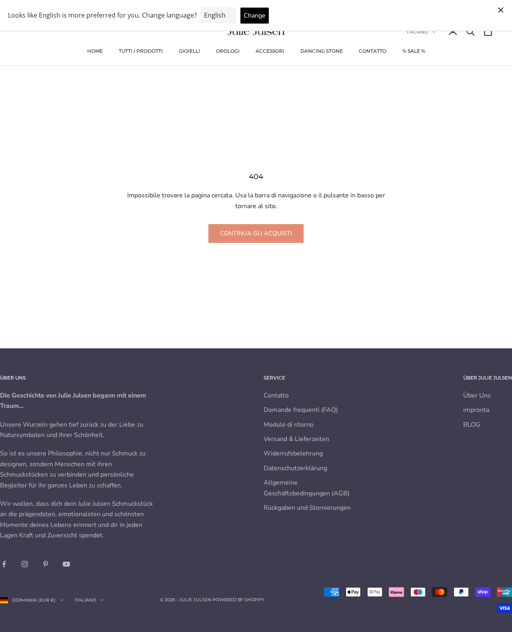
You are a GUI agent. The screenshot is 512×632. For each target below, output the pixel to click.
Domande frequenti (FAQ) (301, 409)
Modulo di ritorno (289, 424)
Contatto (372, 51)
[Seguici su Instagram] (25, 564)
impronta (476, 409)
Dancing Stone (321, 51)
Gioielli (189, 51)
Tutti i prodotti (141, 51)
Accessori (270, 51)
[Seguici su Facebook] (4, 564)
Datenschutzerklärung (295, 468)
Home (95, 51)
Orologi (228, 51)
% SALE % (413, 51)
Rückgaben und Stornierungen (307, 507)
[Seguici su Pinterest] (46, 564)
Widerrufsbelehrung (293, 453)
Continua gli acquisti (256, 233)
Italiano (417, 32)
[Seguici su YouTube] (66, 564)
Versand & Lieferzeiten (296, 439)
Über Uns (477, 395)
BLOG (471, 424)
